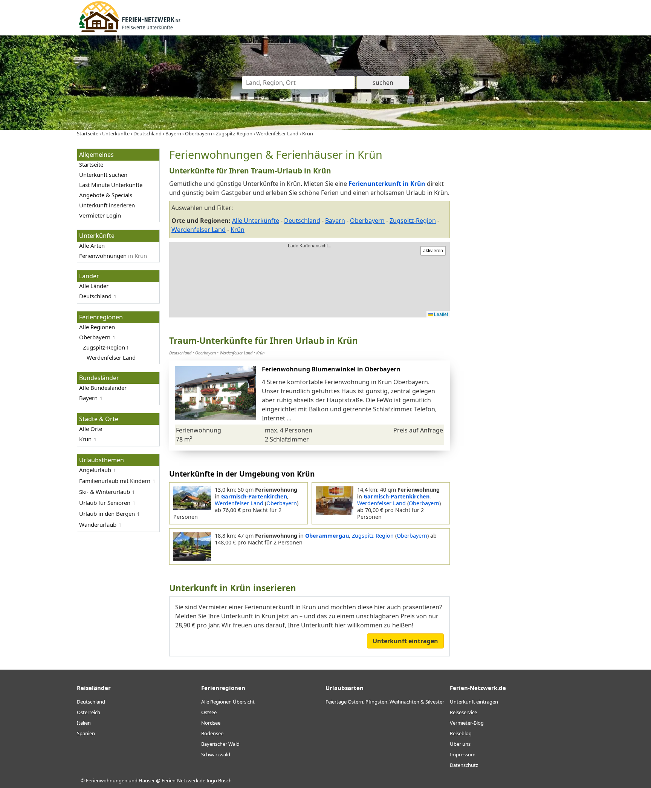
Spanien (86, 733)
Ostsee (209, 712)
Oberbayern (94, 337)
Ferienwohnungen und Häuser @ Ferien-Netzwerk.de (145, 780)
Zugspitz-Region (413, 220)
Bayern (88, 398)
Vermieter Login (100, 215)
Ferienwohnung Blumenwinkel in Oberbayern (331, 369)
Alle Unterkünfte (255, 220)
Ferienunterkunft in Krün (386, 183)
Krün (238, 229)
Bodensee (212, 733)
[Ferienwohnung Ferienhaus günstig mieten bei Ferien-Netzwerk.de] (129, 31)
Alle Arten (92, 245)
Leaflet (440, 314)
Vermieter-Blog (467, 722)
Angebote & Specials (105, 195)
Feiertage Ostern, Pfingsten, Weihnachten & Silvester (385, 701)
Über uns (460, 743)
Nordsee (210, 722)
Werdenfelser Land (198, 229)
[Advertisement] (516, 262)
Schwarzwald (215, 754)
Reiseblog (461, 733)
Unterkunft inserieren (107, 205)
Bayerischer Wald (220, 743)
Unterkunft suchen (103, 174)
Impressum (462, 754)
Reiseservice (463, 712)
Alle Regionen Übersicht (228, 701)
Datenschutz (464, 765)
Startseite (91, 164)
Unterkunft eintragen (405, 641)
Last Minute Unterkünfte (110, 185)
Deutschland (95, 296)
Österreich (88, 712)
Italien (84, 722)
